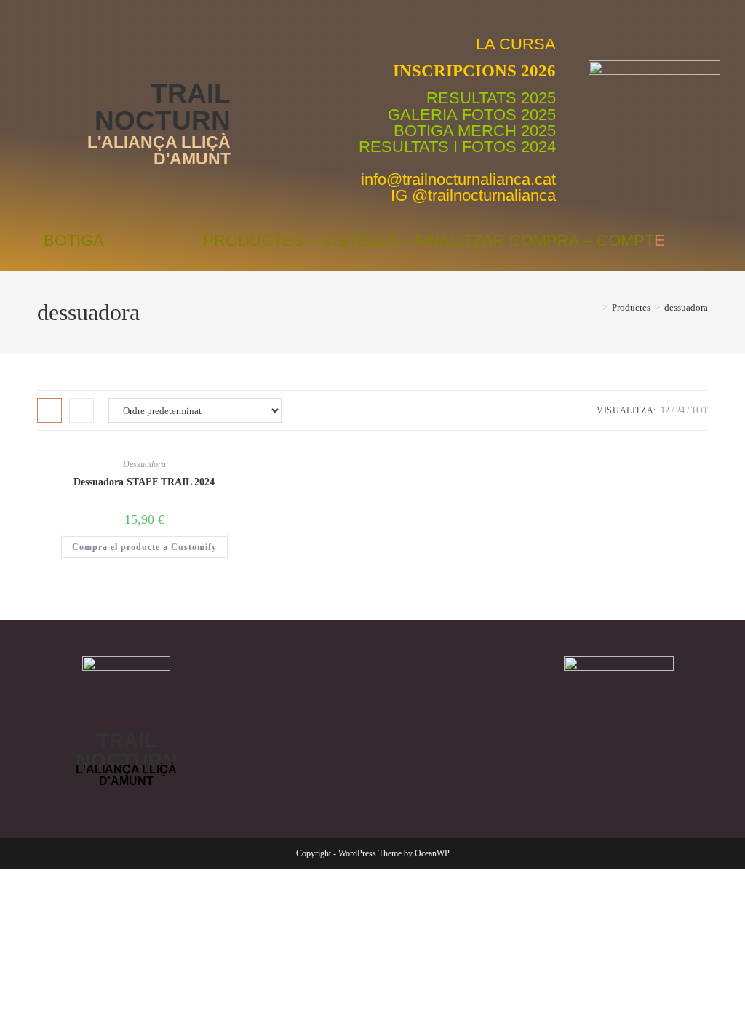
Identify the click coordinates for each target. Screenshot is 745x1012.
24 (680, 410)
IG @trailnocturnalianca (473, 195)
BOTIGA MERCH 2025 (475, 130)
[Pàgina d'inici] (594, 307)
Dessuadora (144, 464)
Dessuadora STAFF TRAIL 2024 (144, 482)
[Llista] (81, 410)
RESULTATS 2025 (491, 98)
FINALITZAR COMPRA (496, 240)
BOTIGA (74, 240)
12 (665, 410)
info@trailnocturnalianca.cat (458, 179)
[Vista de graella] (49, 410)
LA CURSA (516, 44)
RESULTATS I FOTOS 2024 (457, 147)
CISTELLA (359, 240)
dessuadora (686, 307)
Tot (699, 410)
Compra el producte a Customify (144, 547)
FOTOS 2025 (509, 114)
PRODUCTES (253, 240)
